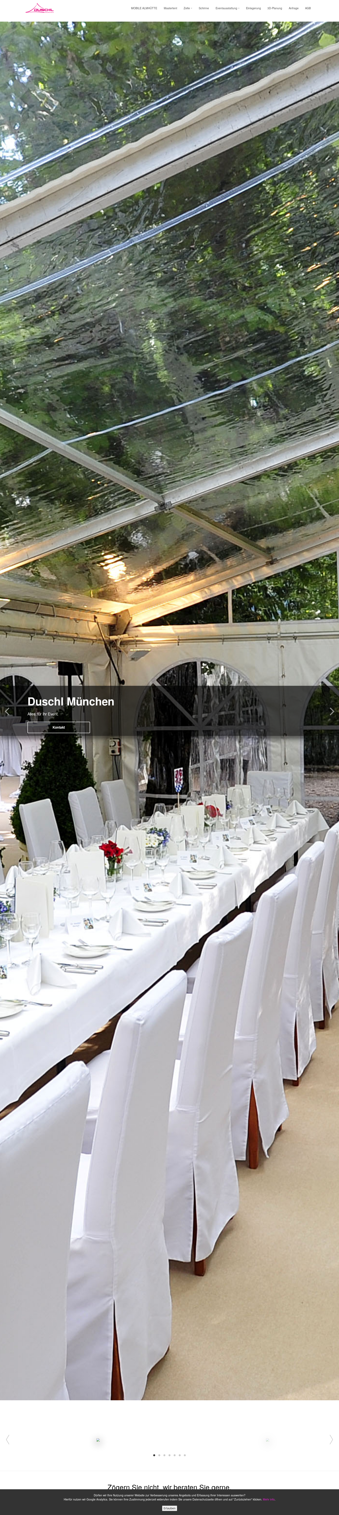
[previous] (10, 1439)
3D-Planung (274, 8)
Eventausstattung (227, 8)
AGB (308, 8)
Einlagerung (253, 8)
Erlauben (170, 1508)
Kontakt (59, 727)
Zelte (187, 8)
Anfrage (294, 8)
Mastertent (170, 8)
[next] (329, 1439)
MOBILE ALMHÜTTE (144, 8)
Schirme (204, 8)
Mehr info (269, 1499)
